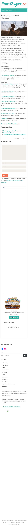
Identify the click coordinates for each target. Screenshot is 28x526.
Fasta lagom (4, 118)
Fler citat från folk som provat (11, 407)
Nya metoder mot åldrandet (7, 75)
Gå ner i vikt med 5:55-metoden (8, 384)
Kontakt (3, 367)
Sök (25, 355)
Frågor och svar (5, 365)
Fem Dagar (17, 138)
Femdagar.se (4, 386)
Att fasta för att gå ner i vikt (7, 113)
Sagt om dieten (5, 369)
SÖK (1, 352)
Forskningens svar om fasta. (8, 96)
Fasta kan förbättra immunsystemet (9, 84)
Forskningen (4, 372)
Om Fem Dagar (5, 362)
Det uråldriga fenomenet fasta (8, 108)
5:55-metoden (5, 381)
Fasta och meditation (8, 132)
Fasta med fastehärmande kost (9, 10)
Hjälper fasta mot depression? (8, 101)
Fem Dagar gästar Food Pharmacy (11, 131)
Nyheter (3, 374)
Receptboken (4, 377)
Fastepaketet (4, 379)
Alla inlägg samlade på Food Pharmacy (10, 124)
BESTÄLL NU (14, 317)
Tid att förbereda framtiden (7, 91)
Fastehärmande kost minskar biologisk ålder (14, 134)
